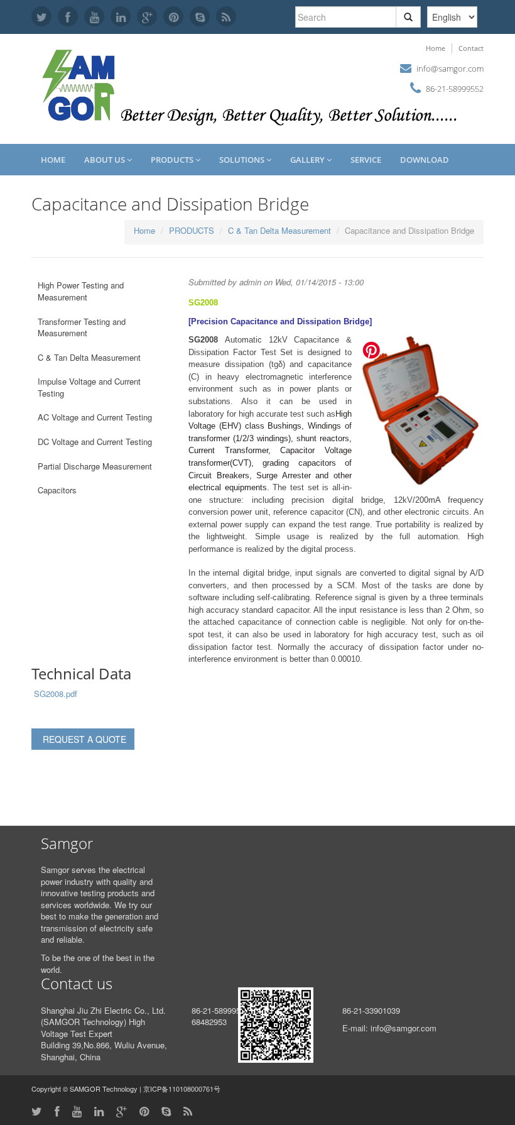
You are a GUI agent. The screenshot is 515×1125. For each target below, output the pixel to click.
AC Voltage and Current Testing (95, 417)
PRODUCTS (173, 159)
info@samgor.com (450, 68)
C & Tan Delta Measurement (279, 230)
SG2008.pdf (55, 694)
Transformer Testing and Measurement (82, 327)
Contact (471, 48)
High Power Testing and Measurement (81, 291)
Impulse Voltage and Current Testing (89, 387)
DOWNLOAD (424, 159)
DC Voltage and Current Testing (95, 441)
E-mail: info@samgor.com (389, 1028)
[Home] (80, 84)
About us (105, 159)
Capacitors (57, 490)
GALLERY (308, 159)
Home (435, 48)
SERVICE (365, 159)
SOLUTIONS (242, 159)
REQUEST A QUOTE (84, 739)
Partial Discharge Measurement (95, 466)
